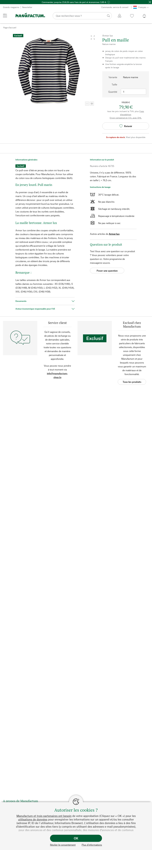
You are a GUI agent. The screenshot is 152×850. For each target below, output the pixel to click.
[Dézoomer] (87, 104)
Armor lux (114, 233)
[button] (92, 37)
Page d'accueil (9, 27)
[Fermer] (150, 2)
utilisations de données (32, 819)
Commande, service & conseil (114, 7)
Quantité (112, 91)
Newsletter (27, 7)
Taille (114, 84)
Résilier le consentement (63, 844)
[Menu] (5, 15)
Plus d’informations (92, 844)
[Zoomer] (92, 104)
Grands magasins (11, 7)
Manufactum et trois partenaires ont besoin (44, 816)
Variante (113, 77)
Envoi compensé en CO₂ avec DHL (126, 118)
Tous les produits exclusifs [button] (132, 382)
